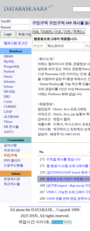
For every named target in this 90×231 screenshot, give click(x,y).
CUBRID (10, 106)
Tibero (8, 122)
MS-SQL (10, 91)
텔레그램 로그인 (16, 43)
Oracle (8, 76)
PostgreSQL (12, 66)
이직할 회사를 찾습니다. (63, 159)
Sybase (8, 86)
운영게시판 (12, 179)
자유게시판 (12, 150)
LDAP (8, 111)
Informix (10, 81)
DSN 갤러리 (12, 160)
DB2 (7, 96)
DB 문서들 (11, 127)
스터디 (9, 132)
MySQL (9, 61)
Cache (8, 101)
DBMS (8, 56)
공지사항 (10, 145)
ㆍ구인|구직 (8, 155)
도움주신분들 (13, 165)
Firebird (9, 71)
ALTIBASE (11, 117)
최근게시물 (12, 184)
